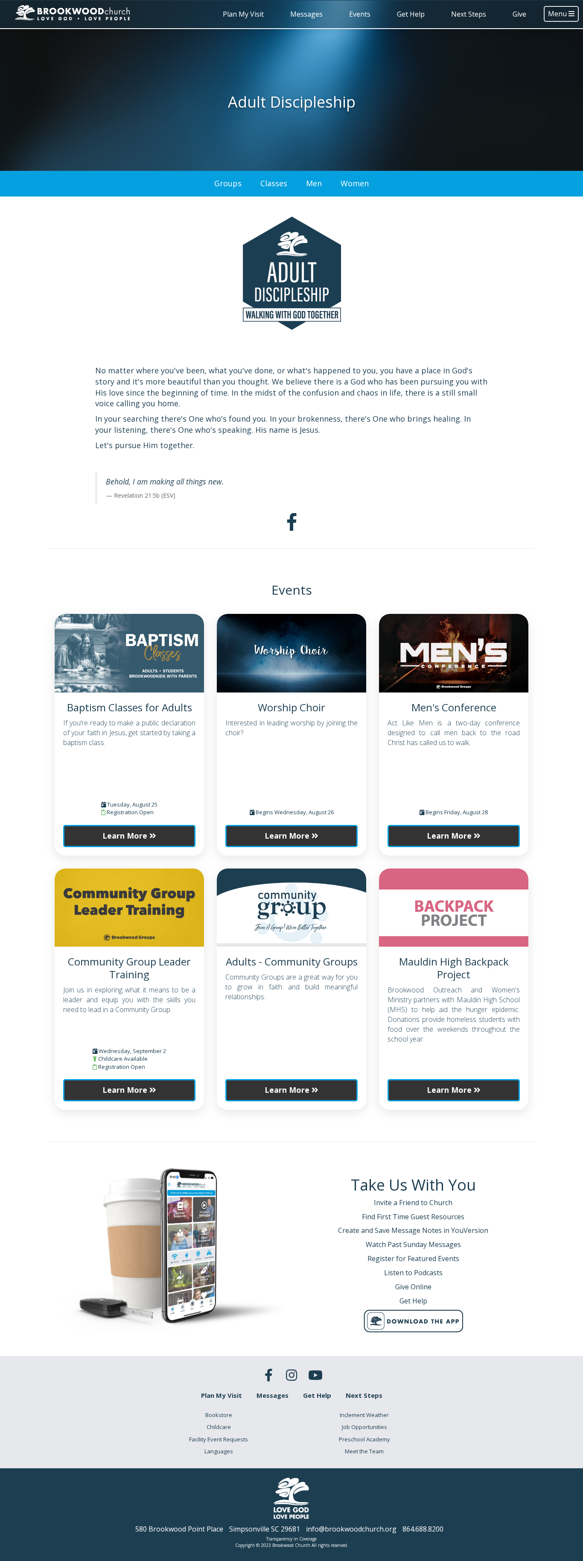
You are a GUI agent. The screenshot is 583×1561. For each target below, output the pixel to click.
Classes (273, 183)
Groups (228, 183)
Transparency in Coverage (291, 1539)
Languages (218, 1451)
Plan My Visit (243, 14)
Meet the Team (364, 1451)
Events (359, 14)
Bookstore (218, 1415)
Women (355, 183)
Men (314, 183)
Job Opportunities (364, 1427)
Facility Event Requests (218, 1439)
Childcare (219, 1427)
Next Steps (468, 14)
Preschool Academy (364, 1439)
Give (519, 14)
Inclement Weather (364, 1415)
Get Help (411, 14)
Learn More (125, 835)
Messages (306, 14)
